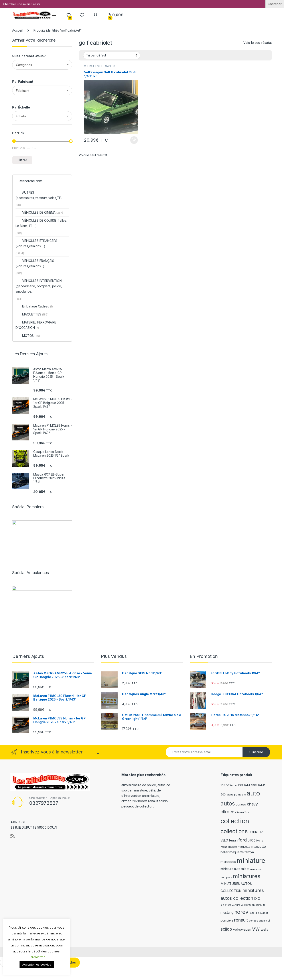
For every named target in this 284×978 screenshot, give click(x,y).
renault (241, 920)
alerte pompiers (236, 794)
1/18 (223, 785)
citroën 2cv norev (134, 801)
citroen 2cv (242, 812)
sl (269, 920)
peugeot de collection (137, 806)
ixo (258, 840)
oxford (253, 913)
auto (253, 793)
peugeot (263, 912)
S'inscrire (256, 752)
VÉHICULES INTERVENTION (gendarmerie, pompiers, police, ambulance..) (39, 286)
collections (234, 831)
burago (241, 804)
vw (256, 928)
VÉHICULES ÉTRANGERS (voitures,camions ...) (99, 67)
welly (264, 929)
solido (226, 929)
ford (243, 840)
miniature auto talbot (235, 869)
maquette (244, 846)
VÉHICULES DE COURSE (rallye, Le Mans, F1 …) (41, 223)
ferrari (233, 840)
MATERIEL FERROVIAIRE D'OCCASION (36, 324)
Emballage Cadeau (37, 306)
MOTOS (31, 335)
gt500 (251, 840)
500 (223, 794)
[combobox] (42, 65)
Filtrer (22, 160)
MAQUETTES (35, 314)
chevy (252, 804)
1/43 (240, 785)
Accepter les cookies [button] (36, 964)
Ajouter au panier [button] (133, 140)
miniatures (246, 876)
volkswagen (242, 929)
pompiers (227, 920)
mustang (227, 912)
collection (235, 821)
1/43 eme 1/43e (255, 785)
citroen (227, 811)
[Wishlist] (81, 15)
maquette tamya (241, 852)
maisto (232, 846)
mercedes (228, 862)
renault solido (158, 801)
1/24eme (231, 785)
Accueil (17, 30)
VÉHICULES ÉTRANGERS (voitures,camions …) (36, 243)
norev (241, 912)
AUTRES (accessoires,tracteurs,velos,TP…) (40, 195)
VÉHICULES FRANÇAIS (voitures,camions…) (35, 263)
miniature (251, 860)
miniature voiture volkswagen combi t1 (243, 905)
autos (228, 803)
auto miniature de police (138, 785)
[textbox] (42, 65)
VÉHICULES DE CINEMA (42, 212)
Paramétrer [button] (36, 957)
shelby (263, 920)
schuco (253, 920)
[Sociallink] (12, 836)
